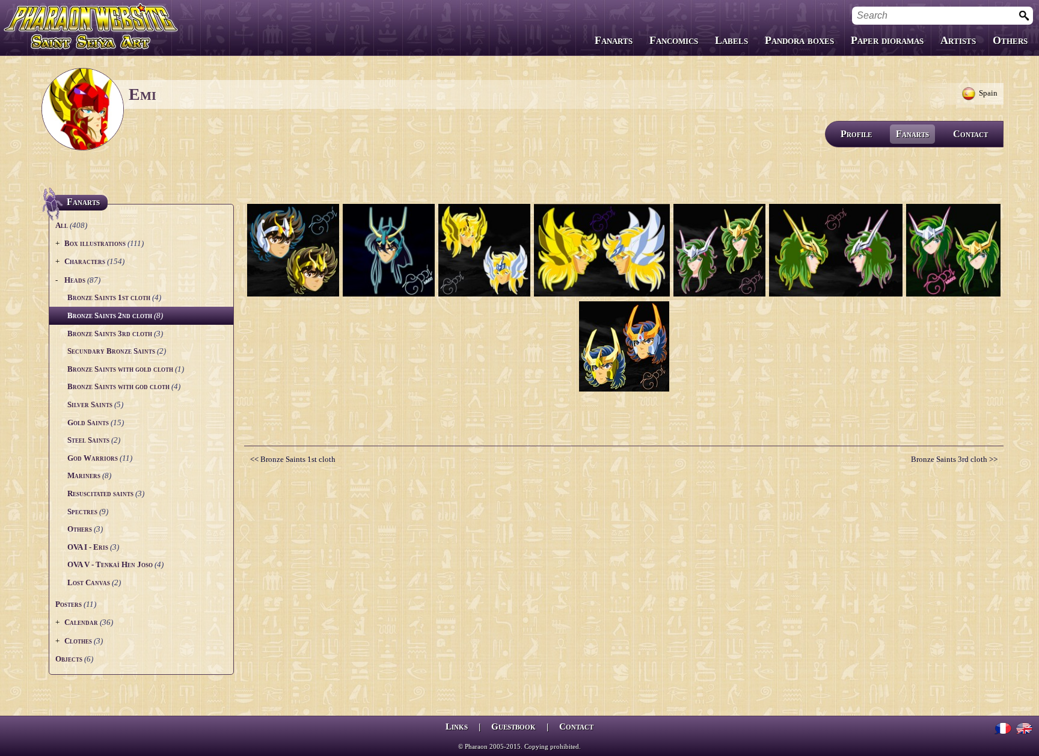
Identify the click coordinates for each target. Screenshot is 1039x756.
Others (1010, 40)
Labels (731, 40)
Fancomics (673, 40)
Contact (970, 134)
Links (457, 726)
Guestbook (513, 726)
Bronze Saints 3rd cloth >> (954, 459)
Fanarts (614, 40)
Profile (856, 134)
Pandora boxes (799, 40)
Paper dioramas (887, 40)
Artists (958, 40)
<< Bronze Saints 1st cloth (293, 459)
